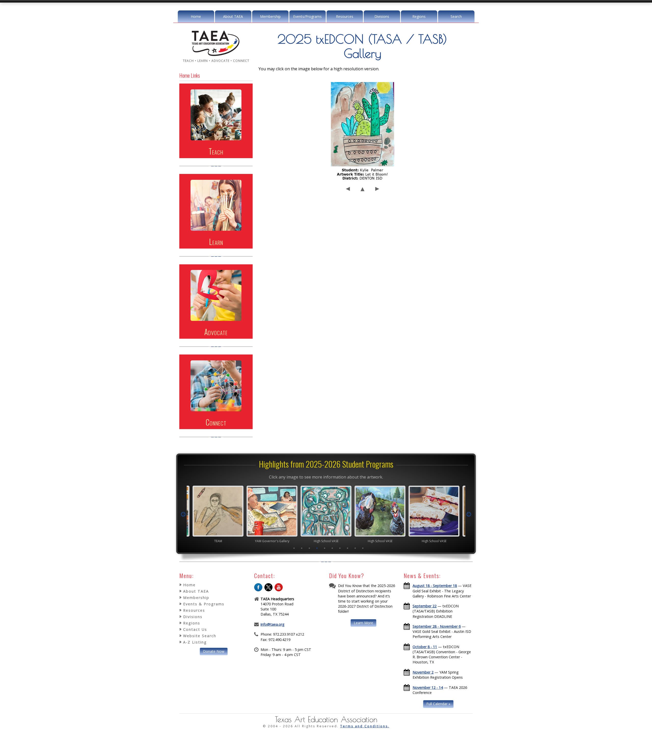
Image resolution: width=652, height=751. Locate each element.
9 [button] (355, 548)
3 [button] (309, 548)
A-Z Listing (195, 642)
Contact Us (195, 629)
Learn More (363, 622)
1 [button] (294, 548)
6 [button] (332, 548)
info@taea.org (272, 624)
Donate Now (213, 651)
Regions (419, 16)
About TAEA (233, 16)
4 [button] (317, 548)
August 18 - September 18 (435, 585)
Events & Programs (203, 604)
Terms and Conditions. (364, 726)
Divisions (381, 16)
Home (196, 16)
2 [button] (301, 548)
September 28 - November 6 (437, 626)
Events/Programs (307, 16)
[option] (218, 514)
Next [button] (469, 514)
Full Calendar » (438, 703)
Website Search (199, 635)
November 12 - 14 (428, 687)
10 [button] (362, 548)
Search (456, 16)
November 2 (423, 672)
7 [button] (340, 548)
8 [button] (347, 548)
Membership (270, 16)
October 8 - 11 (425, 646)
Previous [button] (183, 514)
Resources (344, 16)
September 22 (425, 606)
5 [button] (324, 548)
